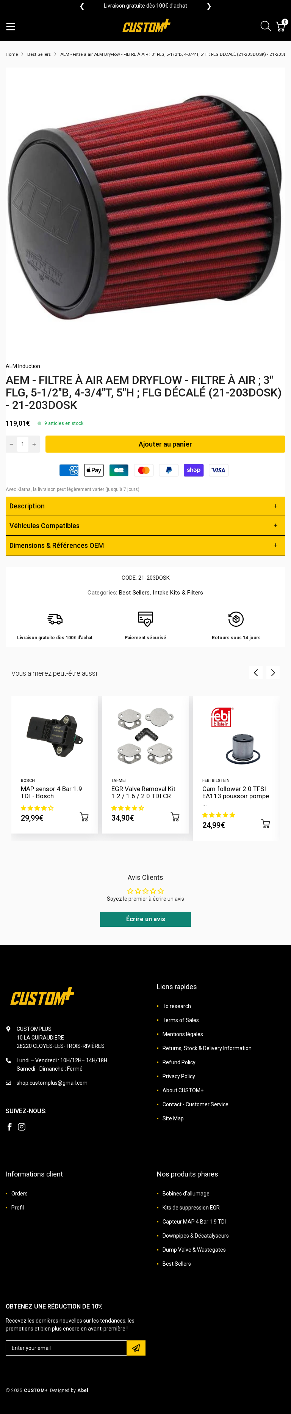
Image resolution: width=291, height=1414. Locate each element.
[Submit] (136, 1348)
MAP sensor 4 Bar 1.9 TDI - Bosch (51, 792)
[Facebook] (9, 1127)
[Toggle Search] (266, 27)
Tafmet (119, 780)
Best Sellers (133, 592)
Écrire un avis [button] (145, 919)
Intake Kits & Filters (177, 592)
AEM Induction (23, 366)
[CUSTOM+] (147, 26)
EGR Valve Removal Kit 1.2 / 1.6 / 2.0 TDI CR (143, 792)
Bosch (28, 780)
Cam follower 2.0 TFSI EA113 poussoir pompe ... (235, 796)
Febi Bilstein (216, 780)
